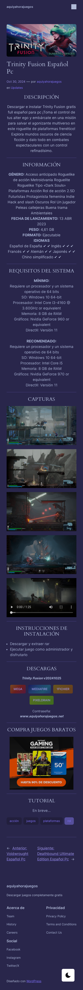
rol (69, 821)
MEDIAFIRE (39, 689)
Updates (17, 87)
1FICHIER (63, 689)
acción (14, 821)
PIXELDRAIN (41, 700)
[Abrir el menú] (73, 6)
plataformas (51, 821)
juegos (31, 821)
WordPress (33, 981)
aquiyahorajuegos (20, 6)
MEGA (18, 689)
